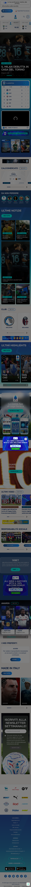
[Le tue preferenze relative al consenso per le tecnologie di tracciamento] (28, 884)
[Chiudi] (25, 439)
